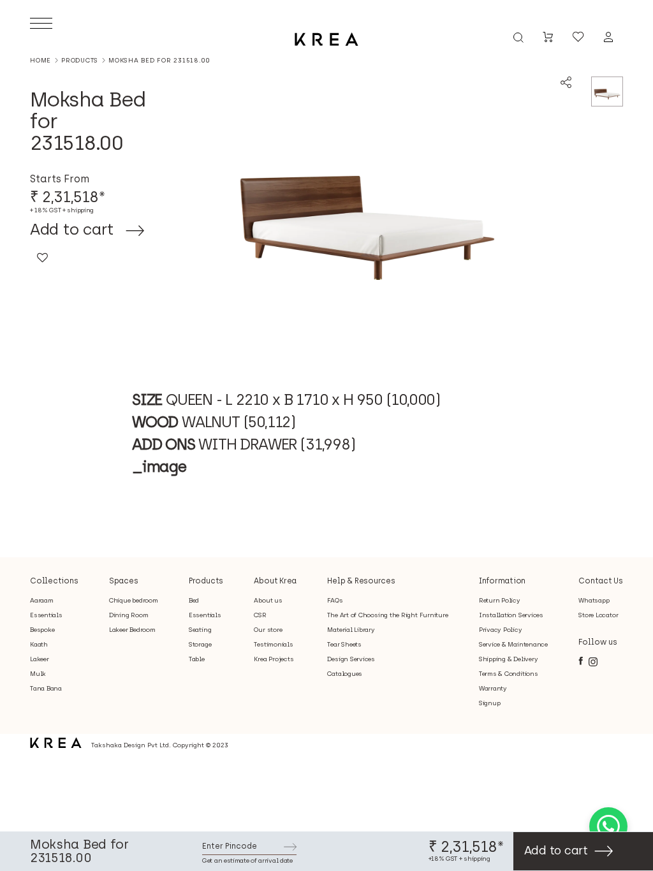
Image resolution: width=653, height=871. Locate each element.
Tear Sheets (344, 644)
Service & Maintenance (513, 644)
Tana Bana (46, 688)
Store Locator (598, 615)
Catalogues (344, 674)
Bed (194, 600)
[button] (42, 261)
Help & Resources (361, 580)
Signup (490, 703)
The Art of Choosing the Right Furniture (387, 615)
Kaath (39, 644)
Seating (200, 630)
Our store (268, 630)
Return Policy (499, 600)
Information (502, 580)
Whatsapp (593, 600)
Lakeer (39, 659)
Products (79, 60)
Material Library (350, 630)
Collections (54, 580)
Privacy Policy (500, 630)
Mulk (38, 674)
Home (40, 60)
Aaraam (42, 600)
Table (197, 659)
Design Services (351, 659)
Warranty (493, 688)
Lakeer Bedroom (132, 630)
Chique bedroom (133, 600)
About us (268, 600)
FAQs (334, 600)
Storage (200, 644)
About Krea (275, 580)
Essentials (46, 615)
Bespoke (42, 630)
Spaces (123, 580)
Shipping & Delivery (508, 659)
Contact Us (600, 580)
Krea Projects (273, 659)
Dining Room (128, 615)
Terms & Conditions (508, 674)
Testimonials (273, 644)
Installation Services (511, 615)
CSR (260, 615)
